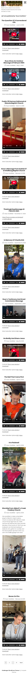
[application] (14, 44)
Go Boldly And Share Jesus (14, 338)
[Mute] (19, 44)
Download (5, 50)
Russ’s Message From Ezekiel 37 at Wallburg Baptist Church (14, 170)
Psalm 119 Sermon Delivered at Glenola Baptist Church (14, 102)
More (20, 54)
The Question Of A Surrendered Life (14, 21)
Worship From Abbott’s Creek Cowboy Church (14, 509)
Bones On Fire (14, 596)
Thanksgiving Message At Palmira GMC (14, 210)
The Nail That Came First (14, 377)
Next (21, 663)
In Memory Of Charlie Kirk (14, 240)
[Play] (4, 44)
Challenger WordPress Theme (10, 670)
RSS (18, 54)
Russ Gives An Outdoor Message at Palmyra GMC (14, 62)
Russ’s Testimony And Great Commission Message (14, 300)
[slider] (23, 44)
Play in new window (13, 48)
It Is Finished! (14, 443)
